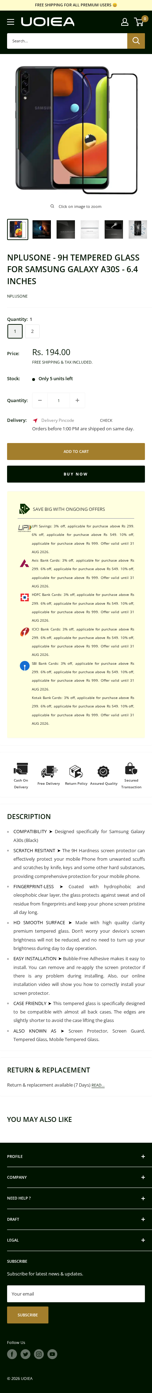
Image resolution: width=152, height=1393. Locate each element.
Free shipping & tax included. (62, 362)
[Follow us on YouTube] (52, 1354)
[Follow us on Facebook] (12, 1354)
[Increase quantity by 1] (77, 400)
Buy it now (76, 474)
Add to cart (76, 451)
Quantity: (17, 400)
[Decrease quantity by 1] (40, 400)
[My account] (124, 22)
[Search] (136, 41)
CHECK (106, 420)
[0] (139, 22)
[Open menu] (10, 22)
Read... (98, 1085)
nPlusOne (17, 296)
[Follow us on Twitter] (25, 1354)
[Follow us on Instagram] (39, 1354)
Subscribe (28, 1314)
